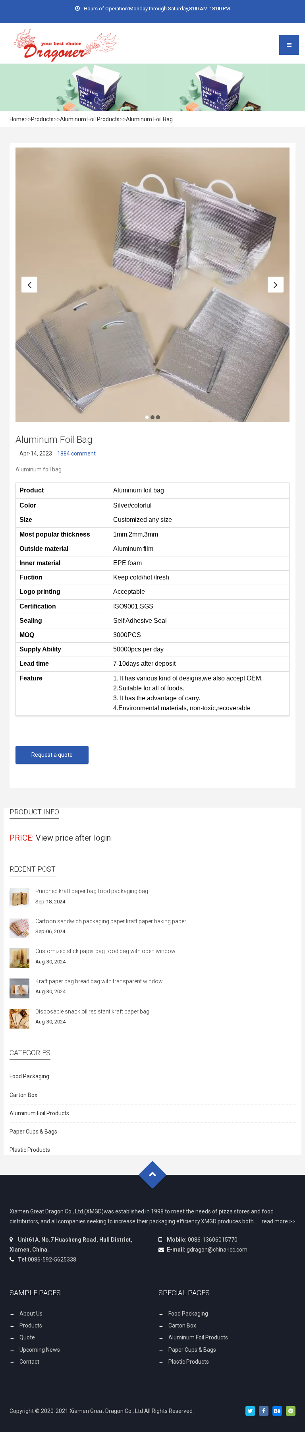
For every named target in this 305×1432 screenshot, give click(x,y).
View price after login (73, 838)
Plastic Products (30, 1150)
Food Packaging (29, 1077)
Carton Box (23, 1095)
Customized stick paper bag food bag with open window (105, 951)
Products (42, 119)
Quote (27, 1338)
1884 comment (76, 454)
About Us (30, 1314)
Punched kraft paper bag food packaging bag (91, 891)
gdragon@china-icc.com (217, 1250)
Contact (29, 1362)
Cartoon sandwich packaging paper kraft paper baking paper (110, 921)
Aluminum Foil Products (90, 119)
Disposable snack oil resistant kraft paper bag (92, 1011)
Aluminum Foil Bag (149, 119)
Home (17, 119)
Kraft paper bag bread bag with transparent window (99, 982)
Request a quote (52, 755)
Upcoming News (39, 1350)
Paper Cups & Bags (33, 1132)
